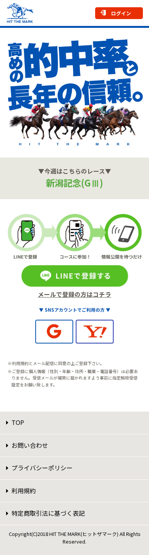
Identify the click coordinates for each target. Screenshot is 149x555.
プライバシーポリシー (42, 467)
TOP (17, 422)
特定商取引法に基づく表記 (48, 513)
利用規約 (23, 490)
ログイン (121, 13)
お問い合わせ (29, 445)
